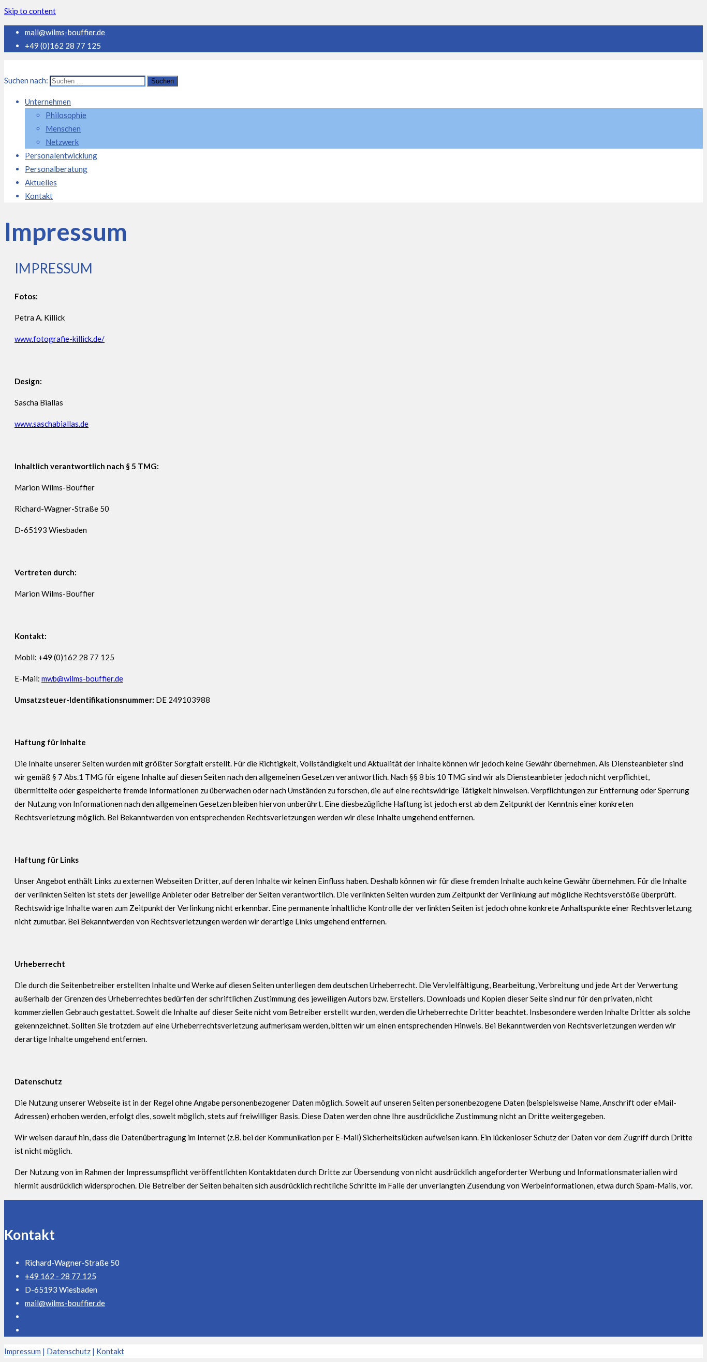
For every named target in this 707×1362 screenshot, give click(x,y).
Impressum (22, 1351)
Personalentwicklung (61, 155)
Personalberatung (56, 168)
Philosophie (66, 115)
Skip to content (30, 11)
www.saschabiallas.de (51, 423)
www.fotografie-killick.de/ (59, 338)
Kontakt (39, 195)
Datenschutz (69, 1351)
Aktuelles (41, 182)
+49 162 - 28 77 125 (60, 1276)
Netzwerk (62, 142)
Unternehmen (48, 101)
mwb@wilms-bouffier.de (82, 678)
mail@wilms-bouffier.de (65, 32)
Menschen (63, 128)
